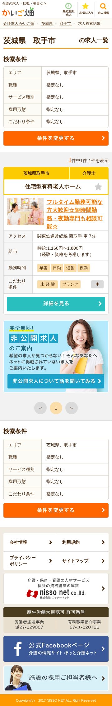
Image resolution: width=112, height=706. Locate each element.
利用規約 (71, 542)
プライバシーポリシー (23, 560)
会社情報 (18, 542)
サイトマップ (75, 560)
